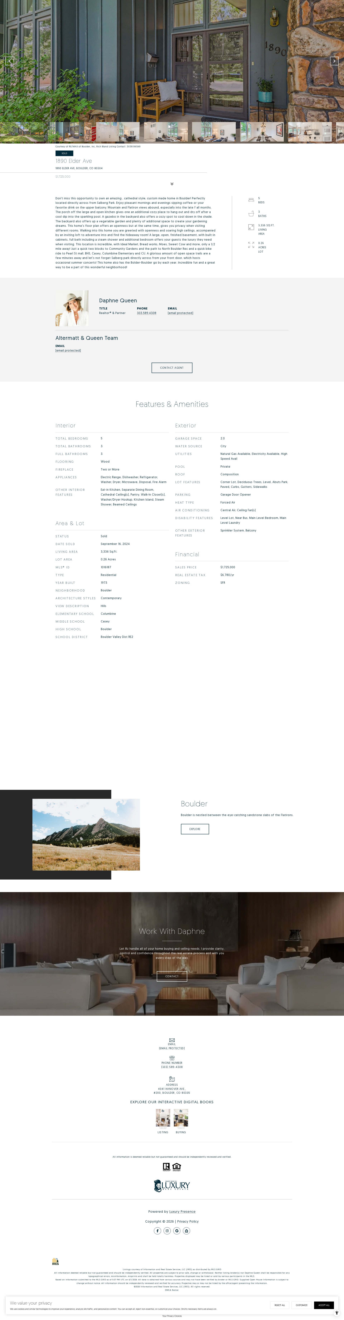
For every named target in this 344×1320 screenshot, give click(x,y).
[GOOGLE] (176, 1230)
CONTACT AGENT (172, 367)
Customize (301, 1305)
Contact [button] (172, 976)
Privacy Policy (188, 1221)
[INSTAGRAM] (167, 1230)
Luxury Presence (182, 1211)
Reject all (280, 1305)
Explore (195, 829)
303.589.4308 (146, 313)
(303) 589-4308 (172, 1066)
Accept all (324, 1305)
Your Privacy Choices (172, 1316)
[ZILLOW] (186, 1230)
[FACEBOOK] (157, 1230)
